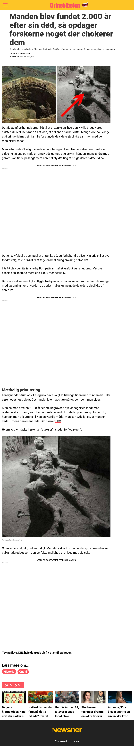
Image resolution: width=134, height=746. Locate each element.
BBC (58, 421)
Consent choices (67, 741)
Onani (23, 671)
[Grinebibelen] (66, 5)
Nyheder (27, 49)
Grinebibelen (15, 49)
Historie (9, 671)
